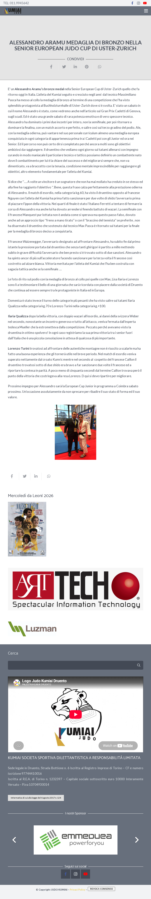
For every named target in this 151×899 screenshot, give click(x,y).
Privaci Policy (77, 889)
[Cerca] (138, 665)
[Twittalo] (64, 67)
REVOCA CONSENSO (101, 889)
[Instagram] (138, 3)
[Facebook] (132, 3)
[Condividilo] (53, 67)
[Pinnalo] (86, 67)
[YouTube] (145, 3)
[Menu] (146, 10)
